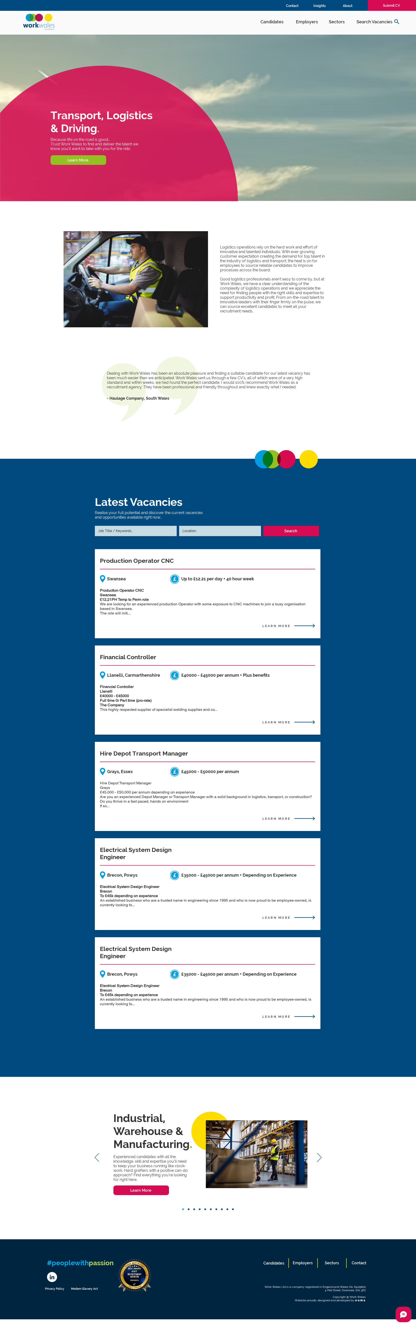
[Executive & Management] (188, 1209)
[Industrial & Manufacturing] (227, 1209)
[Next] (319, 1158)
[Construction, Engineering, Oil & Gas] (211, 1209)
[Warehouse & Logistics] (183, 1209)
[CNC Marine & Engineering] (222, 1209)
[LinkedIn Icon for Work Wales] (52, 1277)
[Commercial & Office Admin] (200, 1209)
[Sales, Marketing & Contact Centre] (205, 1209)
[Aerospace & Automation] (233, 1209)
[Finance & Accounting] (194, 1209)
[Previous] (97, 1158)
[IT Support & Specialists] (216, 1209)
